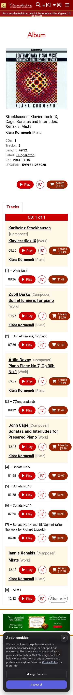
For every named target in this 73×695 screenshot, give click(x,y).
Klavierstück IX (22, 240)
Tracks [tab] (12, 207)
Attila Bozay (20, 359)
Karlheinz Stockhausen (30, 228)
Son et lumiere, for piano (31, 300)
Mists (14, 560)
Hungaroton (25, 155)
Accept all (36, 684)
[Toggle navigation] (67, 5)
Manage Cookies (36, 674)
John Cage (18, 425)
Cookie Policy (50, 662)
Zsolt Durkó (19, 294)
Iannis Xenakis (22, 553)
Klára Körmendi (18, 132)
